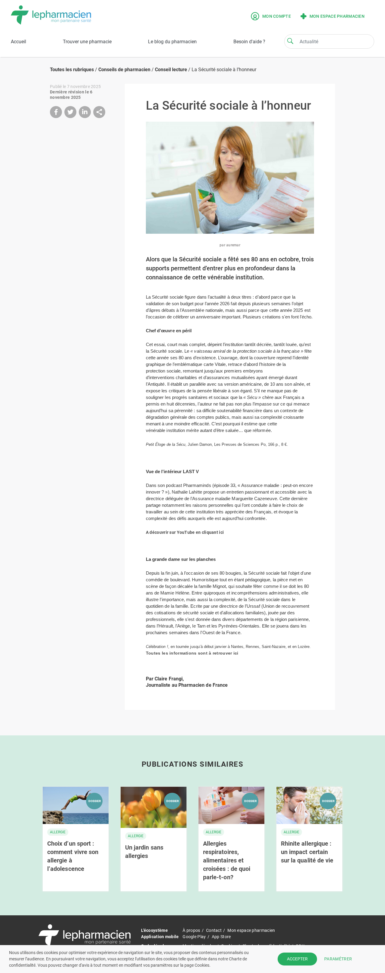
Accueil (18, 41)
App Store (221, 936)
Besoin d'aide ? (249, 41)
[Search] (290, 41)
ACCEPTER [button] (297, 958)
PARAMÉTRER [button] (338, 958)
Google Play (194, 936)
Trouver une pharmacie (87, 41)
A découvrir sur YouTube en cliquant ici (185, 532)
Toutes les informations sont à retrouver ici (192, 653)
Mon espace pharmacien (337, 16)
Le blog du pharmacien (172, 41)
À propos (191, 930)
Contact (214, 930)
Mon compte (276, 16)
